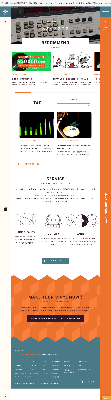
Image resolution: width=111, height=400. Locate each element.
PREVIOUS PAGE (32, 164)
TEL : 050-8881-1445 (27, 354)
